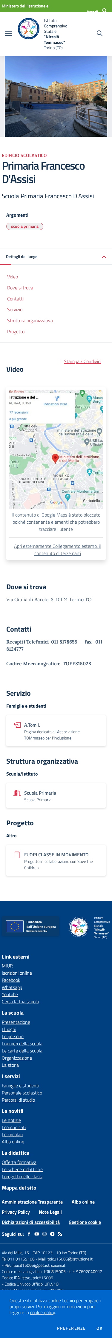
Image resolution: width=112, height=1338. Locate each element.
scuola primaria (25, 226)
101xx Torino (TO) (71, 1252)
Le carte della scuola (22, 1050)
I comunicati (14, 1127)
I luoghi (9, 1029)
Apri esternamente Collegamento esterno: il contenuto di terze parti (57, 549)
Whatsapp (12, 987)
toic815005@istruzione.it (70, 1259)
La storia (10, 1065)
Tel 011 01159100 (18, 1259)
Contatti (15, 298)
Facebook (11, 980)
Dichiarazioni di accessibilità (31, 1222)
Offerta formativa (19, 1162)
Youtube (10, 994)
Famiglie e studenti (20, 1085)
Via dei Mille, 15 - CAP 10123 (27, 1252)
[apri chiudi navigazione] (8, 34)
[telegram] (52, 1234)
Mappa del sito (19, 1188)
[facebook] (29, 1234)
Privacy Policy (16, 1211)
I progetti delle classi (22, 1176)
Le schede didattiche (22, 1169)
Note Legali (50, 1211)
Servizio (14, 309)
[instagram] (44, 1234)
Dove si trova (20, 287)
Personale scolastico (22, 1092)
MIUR (7, 965)
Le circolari (12, 1134)
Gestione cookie (85, 1222)
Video (12, 276)
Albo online (13, 1141)
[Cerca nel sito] (99, 34)
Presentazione (16, 1022)
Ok (99, 1328)
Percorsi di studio (18, 1099)
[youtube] (36, 1234)
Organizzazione (17, 1057)
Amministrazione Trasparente (32, 1201)
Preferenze (71, 1328)
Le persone (13, 1036)
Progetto (15, 331)
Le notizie (11, 1120)
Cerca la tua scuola (20, 1001)
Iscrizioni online (17, 972)
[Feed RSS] (60, 1234)
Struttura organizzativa (30, 320)
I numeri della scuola (22, 1043)
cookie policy (42, 1312)
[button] (56, 257)
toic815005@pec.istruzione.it (39, 1265)
